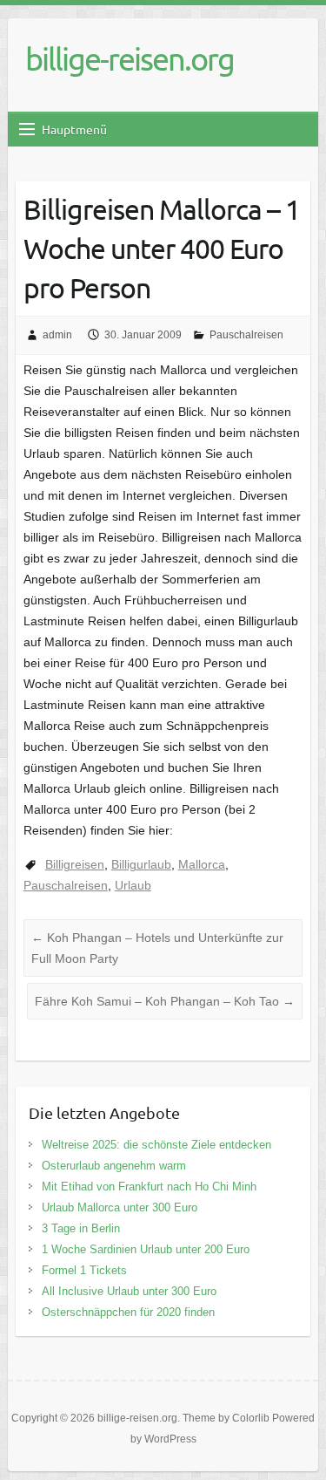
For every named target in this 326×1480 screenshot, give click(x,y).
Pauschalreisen (246, 335)
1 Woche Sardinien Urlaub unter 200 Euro (145, 1249)
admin (57, 335)
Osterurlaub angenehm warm (114, 1165)
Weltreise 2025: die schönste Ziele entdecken (156, 1144)
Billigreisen (74, 864)
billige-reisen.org (129, 58)
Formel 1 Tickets (84, 1270)
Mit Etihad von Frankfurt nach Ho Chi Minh (149, 1186)
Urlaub (133, 885)
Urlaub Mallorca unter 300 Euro (119, 1207)
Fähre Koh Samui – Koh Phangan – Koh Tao (165, 1001)
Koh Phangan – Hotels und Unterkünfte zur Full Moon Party (157, 948)
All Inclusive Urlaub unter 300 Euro (129, 1291)
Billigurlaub (141, 864)
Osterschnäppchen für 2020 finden (128, 1312)
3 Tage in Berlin (81, 1228)
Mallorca (201, 864)
